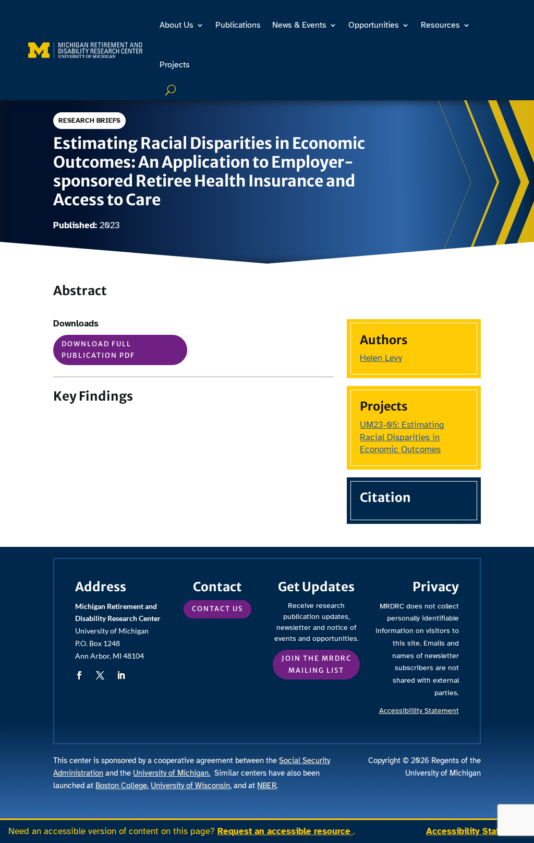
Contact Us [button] (217, 608)
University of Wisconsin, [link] (191, 785)
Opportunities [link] (373, 25)
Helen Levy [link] (381, 358)
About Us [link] (176, 25)
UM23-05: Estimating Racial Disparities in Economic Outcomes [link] (402, 437)
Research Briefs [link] (89, 120)
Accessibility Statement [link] (476, 831)
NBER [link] (266, 785)
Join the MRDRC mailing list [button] (316, 664)
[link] (85, 50)
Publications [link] (238, 25)
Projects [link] (175, 65)
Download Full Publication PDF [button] (98, 349)
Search (171, 90)
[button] (79, 675)
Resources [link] (440, 25)
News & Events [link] (299, 25)
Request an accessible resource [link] (285, 831)
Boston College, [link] (122, 785)
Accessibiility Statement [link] (419, 710)
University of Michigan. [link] (171, 773)
